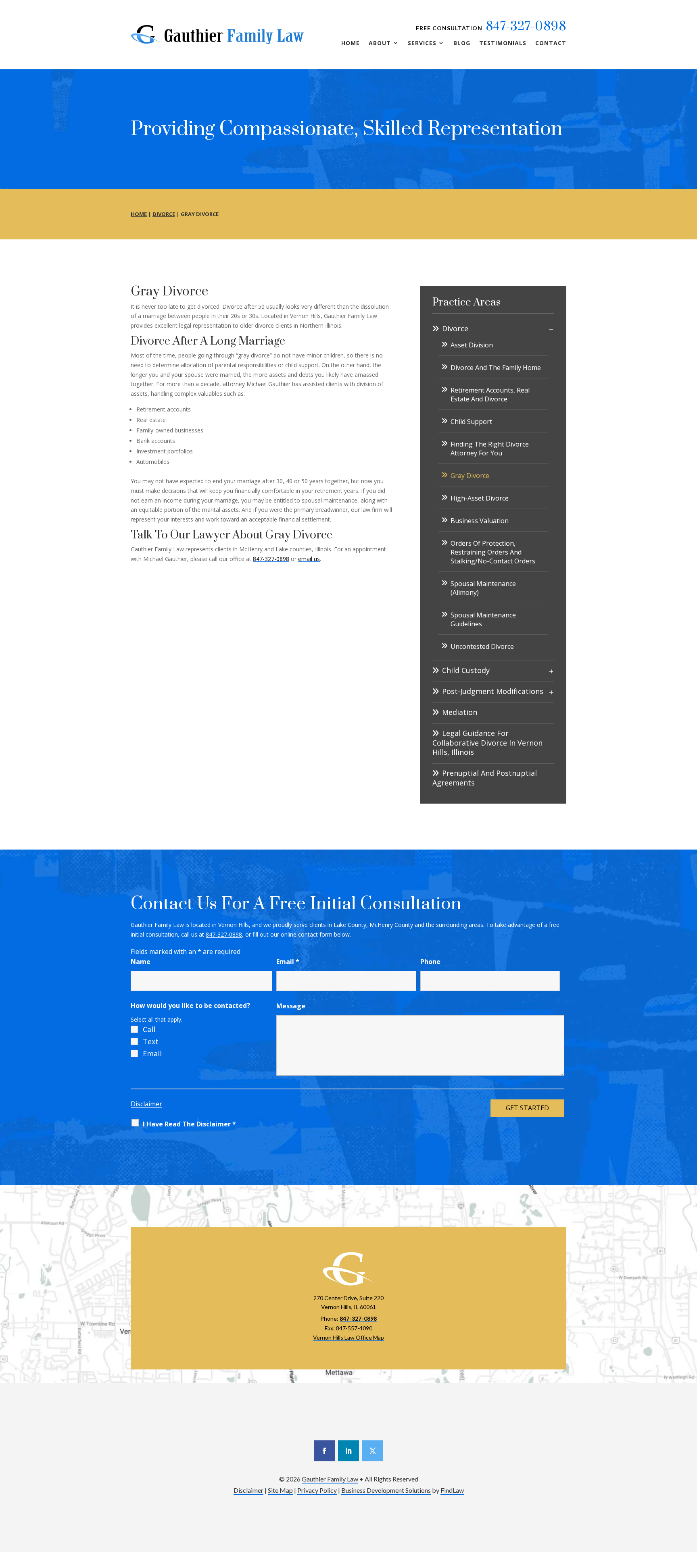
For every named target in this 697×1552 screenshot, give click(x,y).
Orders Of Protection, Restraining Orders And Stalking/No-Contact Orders (493, 552)
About (380, 43)
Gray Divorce (470, 475)
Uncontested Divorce (482, 646)
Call (149, 1029)
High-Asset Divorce (480, 498)
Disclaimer (146, 1103)
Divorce (455, 328)
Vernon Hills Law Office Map (348, 1337)
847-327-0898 (526, 26)
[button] (689, 1494)
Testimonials (502, 43)
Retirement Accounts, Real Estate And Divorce (490, 394)
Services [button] (422, 43)
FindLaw (452, 1490)
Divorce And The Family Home (496, 367)
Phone (430, 961)
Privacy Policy (317, 1490)
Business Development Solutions (386, 1490)
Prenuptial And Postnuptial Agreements (484, 778)
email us (309, 559)
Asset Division (472, 345)
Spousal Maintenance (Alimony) (483, 588)
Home (350, 43)
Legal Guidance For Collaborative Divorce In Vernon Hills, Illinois (487, 743)
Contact (550, 43)
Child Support (471, 421)
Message (290, 1005)
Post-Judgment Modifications (492, 691)
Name (140, 961)
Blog (461, 43)
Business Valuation (480, 520)
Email (287, 961)
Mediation (459, 712)
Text (151, 1041)
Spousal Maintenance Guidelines (483, 619)
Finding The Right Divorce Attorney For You (490, 448)
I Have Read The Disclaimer (189, 1124)
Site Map (280, 1490)
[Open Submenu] (551, 329)
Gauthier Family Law (330, 1479)
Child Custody (466, 670)
